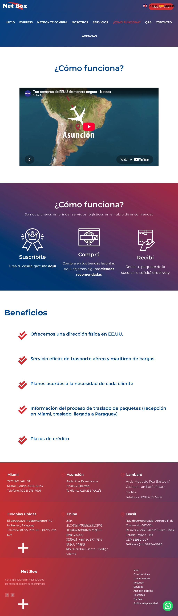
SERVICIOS (100, 22)
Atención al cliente (143, 590)
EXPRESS (26, 22)
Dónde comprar (142, 578)
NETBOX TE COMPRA (52, 22)
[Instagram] (12, 595)
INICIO (10, 22)
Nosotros (139, 582)
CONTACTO (164, 22)
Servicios (138, 586)
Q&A (148, 22)
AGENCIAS (89, 36)
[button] (168, 606)
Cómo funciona (142, 574)
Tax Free (138, 599)
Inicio (136, 570)
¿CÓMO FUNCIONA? (127, 22)
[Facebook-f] (7, 595)
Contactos (139, 595)
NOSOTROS (80, 22)
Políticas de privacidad (146, 603)
